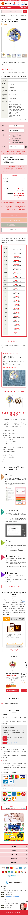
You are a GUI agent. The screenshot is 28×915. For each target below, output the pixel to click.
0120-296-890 (7, 7)
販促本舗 (3, 15)
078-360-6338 (11, 737)
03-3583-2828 (8, 905)
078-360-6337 (8, 894)
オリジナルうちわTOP (12, 15)
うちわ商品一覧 (22, 15)
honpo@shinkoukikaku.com (14, 743)
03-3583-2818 (8, 907)
